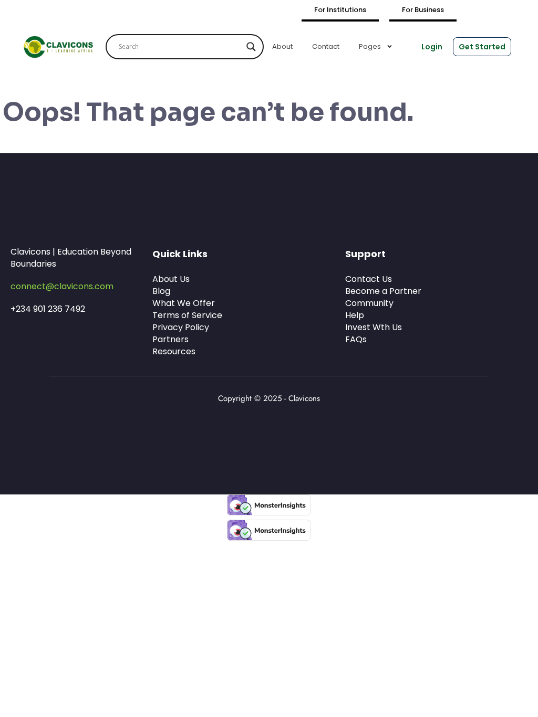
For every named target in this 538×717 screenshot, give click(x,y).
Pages (370, 46)
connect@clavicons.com (62, 286)
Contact (325, 46)
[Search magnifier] (251, 46)
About (282, 46)
